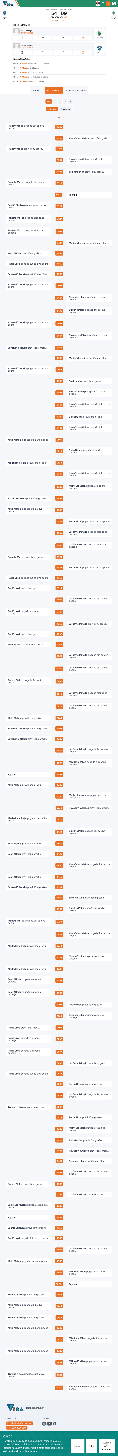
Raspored (31, 1407)
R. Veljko (23, 63)
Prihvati (78, 1446)
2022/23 (54, 20)
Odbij (91, 1446)
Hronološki (65, 109)
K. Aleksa (24, 68)
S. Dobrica (24, 81)
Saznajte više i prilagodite (106, 1446)
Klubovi (41, 1407)
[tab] (48, 101)
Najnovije (52, 109)
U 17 (59, 20)
